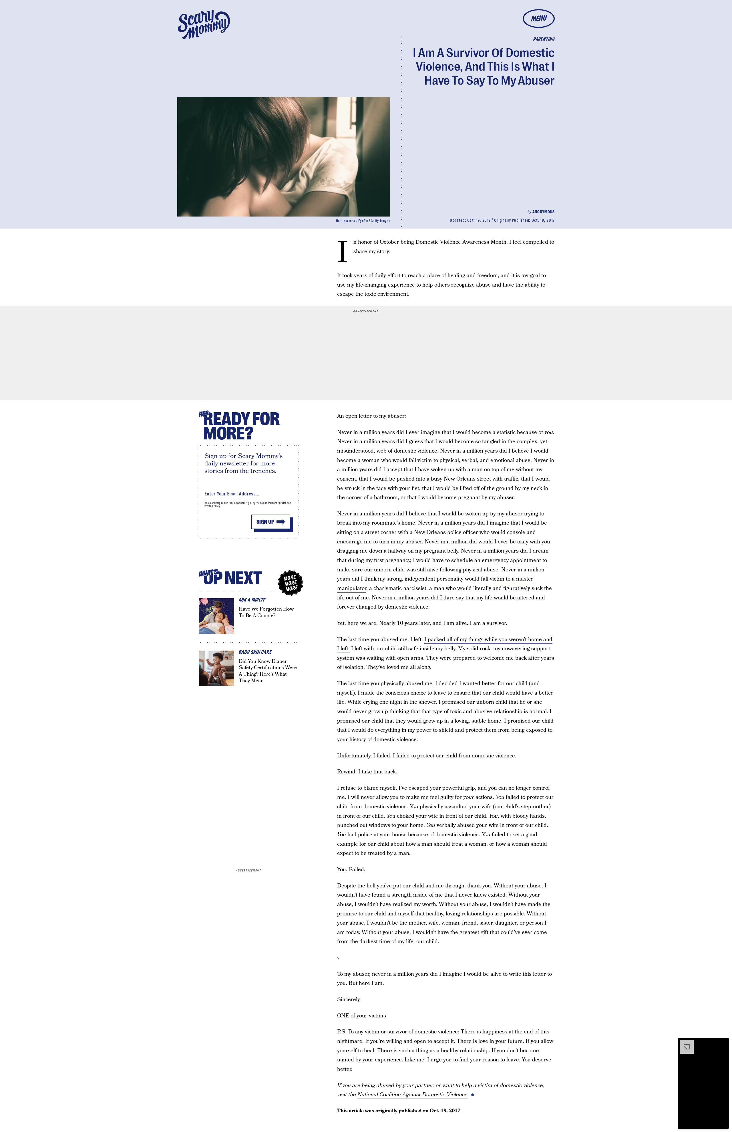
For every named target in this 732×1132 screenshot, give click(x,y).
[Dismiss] (722, 1042)
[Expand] (684, 1042)
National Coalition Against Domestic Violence (412, 1095)
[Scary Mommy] (204, 24)
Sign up (265, 522)
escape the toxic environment (372, 294)
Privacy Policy (212, 506)
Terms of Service (277, 503)
